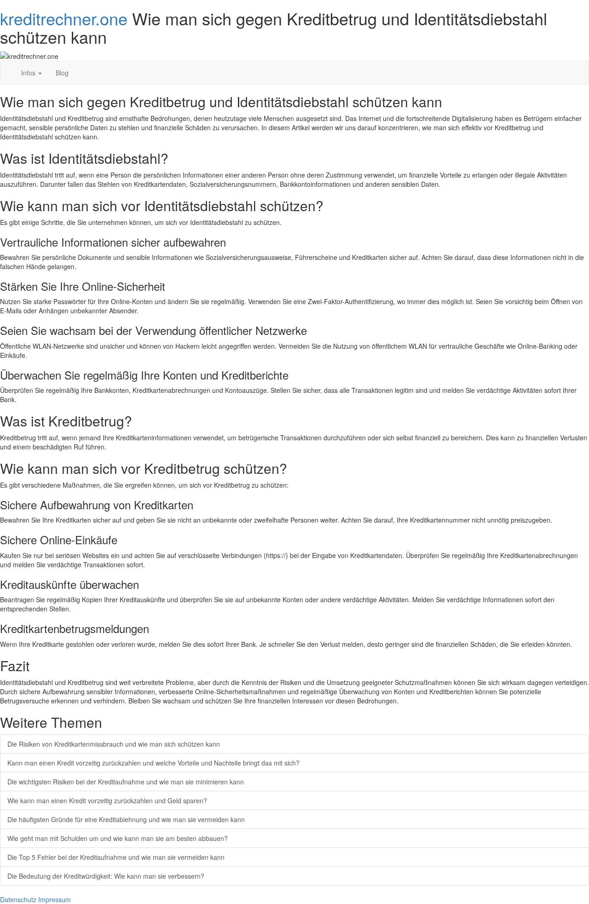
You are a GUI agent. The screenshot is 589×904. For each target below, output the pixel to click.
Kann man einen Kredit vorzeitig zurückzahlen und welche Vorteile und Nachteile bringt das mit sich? (153, 762)
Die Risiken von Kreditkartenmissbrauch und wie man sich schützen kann (113, 744)
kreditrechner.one (63, 18)
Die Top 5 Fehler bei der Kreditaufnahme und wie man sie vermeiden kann (116, 857)
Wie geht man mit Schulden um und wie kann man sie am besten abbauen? (117, 838)
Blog (62, 72)
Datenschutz (18, 899)
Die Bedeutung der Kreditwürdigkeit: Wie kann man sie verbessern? (105, 876)
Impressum (54, 899)
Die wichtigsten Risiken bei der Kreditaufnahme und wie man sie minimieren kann (125, 781)
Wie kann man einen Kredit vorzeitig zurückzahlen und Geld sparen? (107, 800)
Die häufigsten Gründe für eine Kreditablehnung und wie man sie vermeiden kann (126, 819)
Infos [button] (29, 72)
